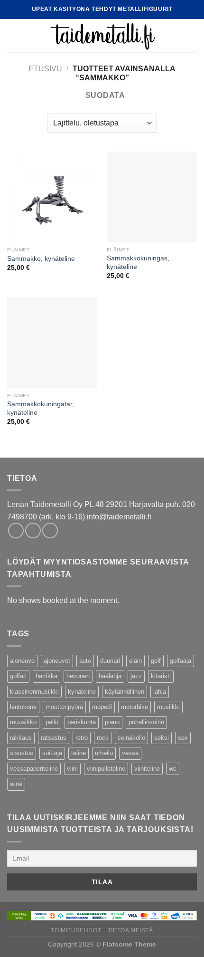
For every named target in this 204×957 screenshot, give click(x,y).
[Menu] (13, 35)
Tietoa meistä (130, 930)
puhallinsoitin (146, 722)
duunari (110, 660)
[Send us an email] (50, 530)
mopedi (102, 706)
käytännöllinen (124, 691)
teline (78, 752)
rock (103, 737)
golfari (18, 675)
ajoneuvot (57, 660)
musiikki (168, 706)
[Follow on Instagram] (33, 530)
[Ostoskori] (192, 35)
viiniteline (147, 768)
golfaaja (180, 660)
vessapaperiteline (34, 768)
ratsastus (53, 737)
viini (72, 768)
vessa (130, 752)
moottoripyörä (64, 706)
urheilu (104, 752)
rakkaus (21, 737)
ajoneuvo (22, 660)
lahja (159, 691)
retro (81, 737)
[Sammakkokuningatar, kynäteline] (52, 342)
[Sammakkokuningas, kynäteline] (152, 197)
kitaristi (161, 675)
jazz (136, 675)
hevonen (78, 675)
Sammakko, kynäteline (41, 258)
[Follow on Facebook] (16, 530)
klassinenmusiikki (34, 691)
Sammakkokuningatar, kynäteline (40, 408)
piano (112, 722)
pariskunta (81, 722)
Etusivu (45, 69)
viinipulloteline (106, 768)
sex (183, 737)
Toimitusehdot (76, 930)
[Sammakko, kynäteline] (52, 197)
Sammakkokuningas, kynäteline (138, 262)
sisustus (21, 752)
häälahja (110, 675)
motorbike (134, 706)
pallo (52, 722)
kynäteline (82, 691)
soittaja (52, 752)
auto (85, 660)
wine (16, 783)
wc (172, 768)
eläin (135, 660)
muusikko (23, 722)
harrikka (46, 675)
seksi (161, 737)
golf (156, 660)
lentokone (23, 706)
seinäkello (131, 737)
